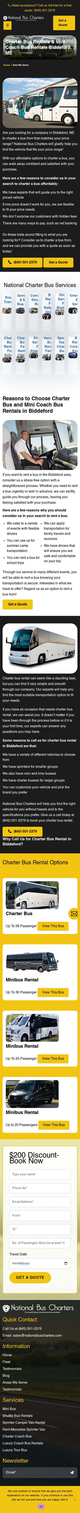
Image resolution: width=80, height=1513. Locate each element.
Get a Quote (62, 23)
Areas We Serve (15, 1383)
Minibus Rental (22, 1112)
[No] (75, 1499)
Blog (6, 1376)
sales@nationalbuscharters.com (37, 1336)
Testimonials (12, 1369)
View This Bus (54, 1125)
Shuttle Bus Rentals (18, 1416)
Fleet (6, 1362)
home (6, 65)
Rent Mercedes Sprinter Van (24, 1429)
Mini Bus (9, 1409)
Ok (41, 1506)
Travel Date (18, 1254)
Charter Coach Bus (17, 1436)
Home (7, 1355)
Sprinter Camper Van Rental (24, 1423)
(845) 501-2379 (44, 10)
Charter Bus (19, 913)
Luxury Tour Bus (15, 1450)
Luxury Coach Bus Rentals (23, 1443)
